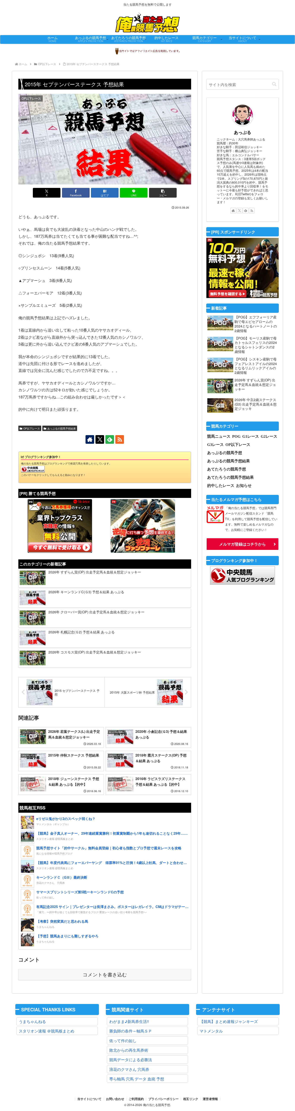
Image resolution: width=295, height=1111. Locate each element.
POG (236, 436)
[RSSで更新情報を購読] (119, 439)
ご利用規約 (136, 1098)
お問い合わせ (115, 1098)
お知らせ (244, 485)
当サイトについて (89, 1098)
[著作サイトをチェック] (90, 439)
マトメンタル (211, 1031)
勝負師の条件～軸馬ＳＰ (130, 1031)
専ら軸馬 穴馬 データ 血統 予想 (136, 1078)
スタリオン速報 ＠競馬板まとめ (46, 1031)
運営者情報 (210, 1098)
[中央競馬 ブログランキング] (33, 469)
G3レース (215, 444)
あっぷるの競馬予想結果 (61, 428)
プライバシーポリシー (163, 1098)
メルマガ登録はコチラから (242, 544)
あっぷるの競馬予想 (224, 453)
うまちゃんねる (32, 1021)
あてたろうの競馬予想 (226, 469)
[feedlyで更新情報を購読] (109, 439)
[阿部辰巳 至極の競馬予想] (242, 268)
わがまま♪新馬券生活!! (129, 1021)
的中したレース (220, 485)
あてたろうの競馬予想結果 (230, 477)
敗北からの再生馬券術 (128, 1050)
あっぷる (242, 132)
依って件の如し (122, 1040)
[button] (163, 193)
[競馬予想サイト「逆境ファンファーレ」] (142, 526)
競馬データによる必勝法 (130, 1059)
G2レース (269, 436)
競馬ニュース (218, 436)
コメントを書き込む (105, 974)
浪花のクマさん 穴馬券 (129, 1069)
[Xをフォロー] (99, 439)
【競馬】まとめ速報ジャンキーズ (229, 1021)
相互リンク (190, 1098)
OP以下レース (31, 428)
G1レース (250, 436)
